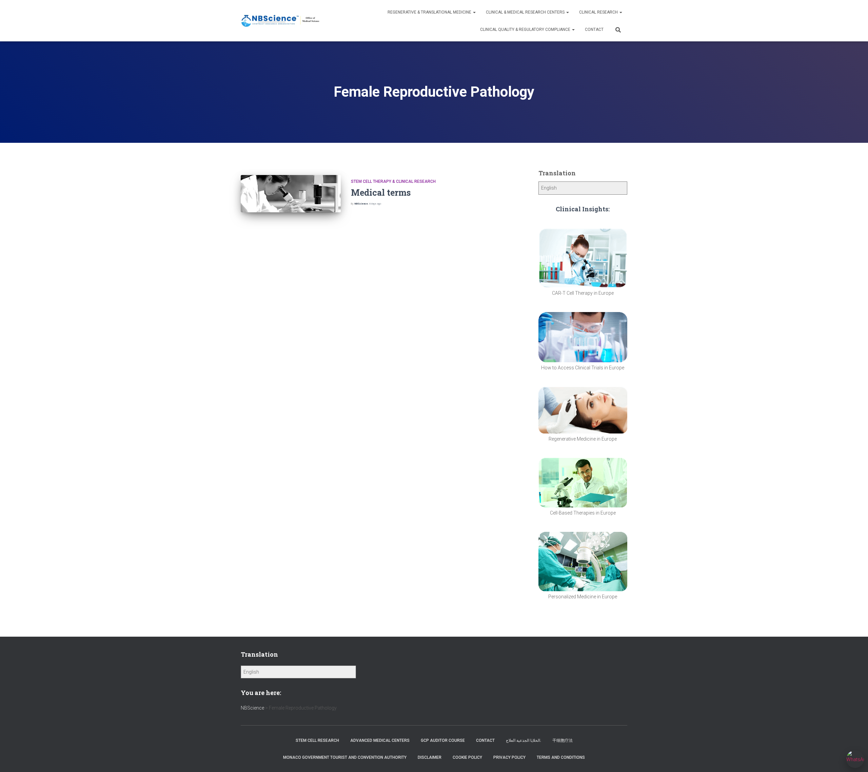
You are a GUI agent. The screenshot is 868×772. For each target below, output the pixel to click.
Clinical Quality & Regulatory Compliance (525, 29)
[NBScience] (281, 20)
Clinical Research (599, 12)
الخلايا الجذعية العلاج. (523, 740)
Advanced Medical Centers (380, 740)
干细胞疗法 (562, 740)
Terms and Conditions (561, 757)
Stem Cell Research (317, 740)
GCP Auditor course (443, 740)
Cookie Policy (467, 757)
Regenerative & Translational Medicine (430, 12)
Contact (594, 29)
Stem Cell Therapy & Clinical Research (393, 181)
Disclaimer (429, 757)
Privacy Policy (509, 757)
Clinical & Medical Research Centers (526, 12)
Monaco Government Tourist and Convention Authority (345, 757)
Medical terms (381, 192)
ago (375, 203)
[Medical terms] (291, 194)
